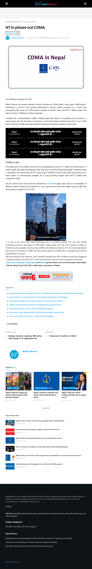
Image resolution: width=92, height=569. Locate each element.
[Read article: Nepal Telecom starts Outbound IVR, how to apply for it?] (75, 381)
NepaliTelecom (17, 38)
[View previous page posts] (44, 471)
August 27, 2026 (11, 400)
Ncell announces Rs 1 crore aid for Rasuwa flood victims (31, 308)
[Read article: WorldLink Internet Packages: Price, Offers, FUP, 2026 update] (10, 466)
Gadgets (33, 527)
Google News (30, 262)
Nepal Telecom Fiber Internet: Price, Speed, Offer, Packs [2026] (40, 421)
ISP (24, 527)
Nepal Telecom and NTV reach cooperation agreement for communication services (48, 455)
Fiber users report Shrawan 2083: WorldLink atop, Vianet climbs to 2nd (36, 312)
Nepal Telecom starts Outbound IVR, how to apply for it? (74, 395)
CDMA (50, 183)
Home (7, 22)
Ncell (10, 527)
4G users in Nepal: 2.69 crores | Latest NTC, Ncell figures (31, 316)
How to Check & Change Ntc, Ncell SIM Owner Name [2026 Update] (42, 447)
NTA (27, 527)
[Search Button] (85, 4)
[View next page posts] (48, 471)
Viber (42, 262)
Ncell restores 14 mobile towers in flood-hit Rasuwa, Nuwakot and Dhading (38, 297)
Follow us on (12, 33)
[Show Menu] (7, 4)
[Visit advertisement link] (46, 132)
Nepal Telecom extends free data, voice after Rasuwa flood (46, 395)
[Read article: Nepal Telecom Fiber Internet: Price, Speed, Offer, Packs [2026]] (10, 423)
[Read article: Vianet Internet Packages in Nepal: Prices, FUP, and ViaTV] (10, 432)
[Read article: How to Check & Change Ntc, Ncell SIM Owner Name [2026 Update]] (10, 449)
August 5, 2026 (21, 424)
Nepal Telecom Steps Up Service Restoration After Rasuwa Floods (35, 305)
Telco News (17, 527)
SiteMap (8, 506)
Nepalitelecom (15, 562)
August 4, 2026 (21, 432)
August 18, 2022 (32, 38)
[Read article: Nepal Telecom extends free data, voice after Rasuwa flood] (46, 381)
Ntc (7, 527)
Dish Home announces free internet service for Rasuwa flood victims (36, 301)
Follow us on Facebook (15, 262)
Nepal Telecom (15, 22)
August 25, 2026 (67, 400)
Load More (46, 408)
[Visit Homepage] (46, 4)
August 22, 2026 (21, 458)
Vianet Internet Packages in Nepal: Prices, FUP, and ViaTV (38, 429)
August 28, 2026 (21, 467)
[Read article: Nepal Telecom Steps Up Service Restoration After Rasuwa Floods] (18, 381)
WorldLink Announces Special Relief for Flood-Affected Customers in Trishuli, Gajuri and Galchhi (46, 293)
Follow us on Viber (14, 513)
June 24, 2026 (21, 449)
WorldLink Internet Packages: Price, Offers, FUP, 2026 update (39, 464)
